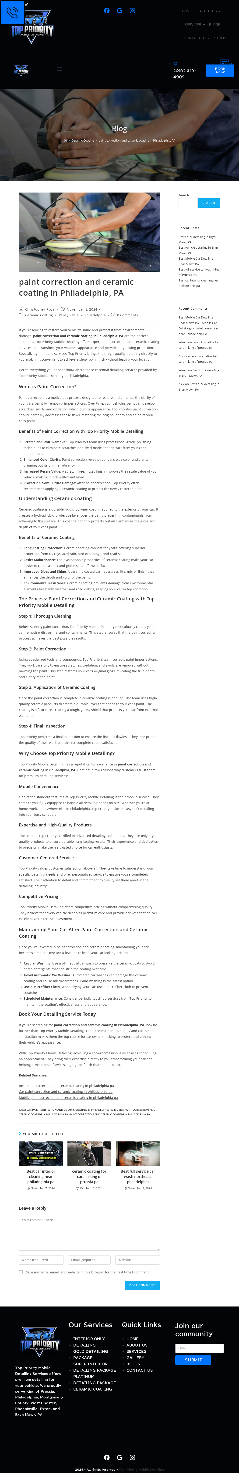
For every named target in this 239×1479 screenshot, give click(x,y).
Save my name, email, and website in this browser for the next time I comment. (88, 1272)
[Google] (119, 10)
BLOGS (214, 24)
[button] (59, 69)
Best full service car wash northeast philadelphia (138, 1176)
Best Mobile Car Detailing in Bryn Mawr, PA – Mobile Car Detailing (198, 322)
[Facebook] (106, 10)
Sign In (220, 38)
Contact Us (195, 38)
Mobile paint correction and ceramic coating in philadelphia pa (68, 1097)
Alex (181, 384)
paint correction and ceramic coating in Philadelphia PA (109, 1114)
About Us (208, 11)
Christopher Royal (40, 309)
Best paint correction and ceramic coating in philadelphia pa (66, 1085)
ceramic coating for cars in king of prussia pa (89, 1176)
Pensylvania (69, 315)
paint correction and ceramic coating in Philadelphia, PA (136, 140)
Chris (182, 356)
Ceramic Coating (39, 315)
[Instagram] (132, 10)
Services (192, 24)
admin (183, 342)
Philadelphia (95, 315)
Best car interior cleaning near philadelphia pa (41, 1176)
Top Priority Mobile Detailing (141, 1469)
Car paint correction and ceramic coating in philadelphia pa (65, 1091)
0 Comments (127, 315)
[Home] (65, 140)
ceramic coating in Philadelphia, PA (95, 336)
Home (187, 11)
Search (184, 195)
